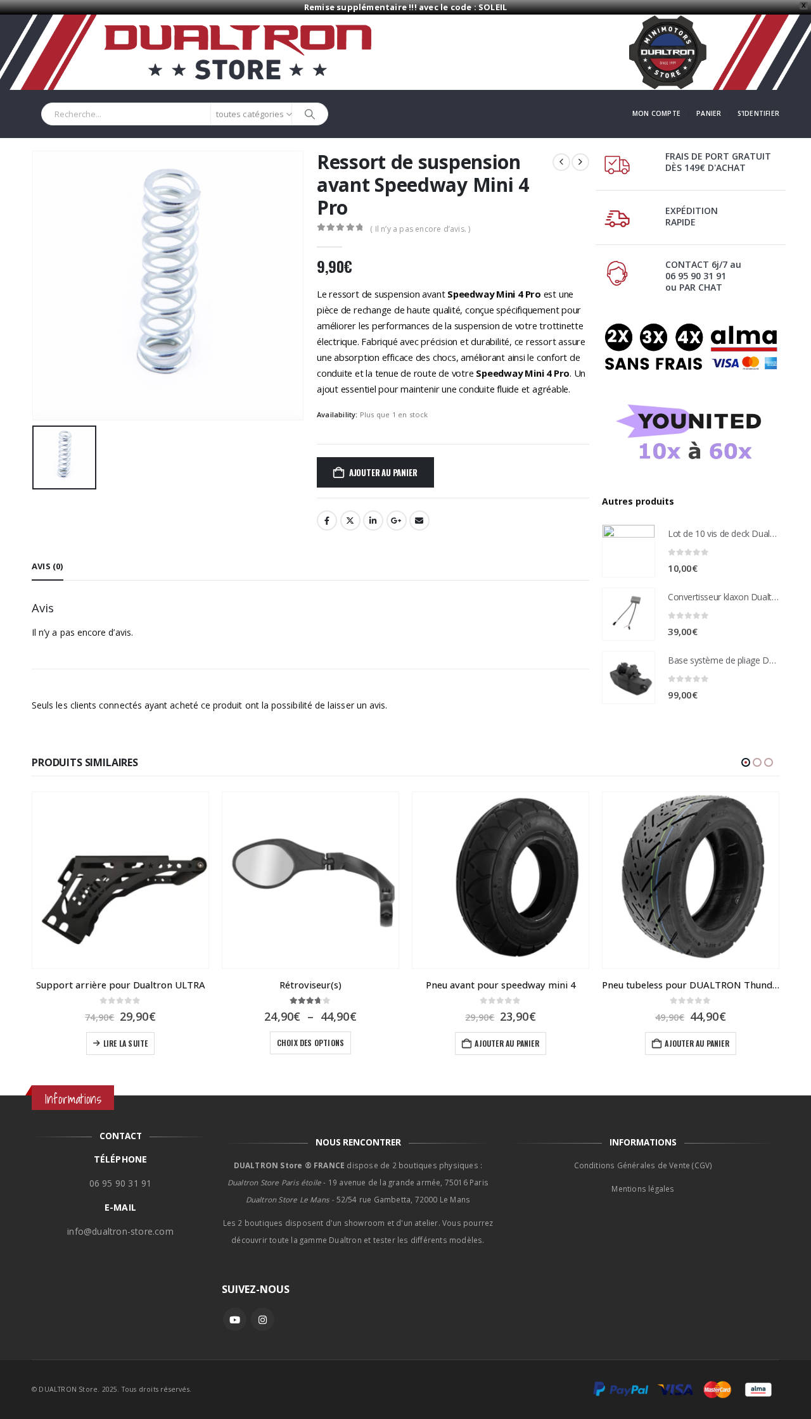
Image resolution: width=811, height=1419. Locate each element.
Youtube (234, 1319)
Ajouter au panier (383, 472)
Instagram (262, 1319)
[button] (745, 762)
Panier (708, 113)
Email (419, 520)
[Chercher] (310, 114)
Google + (396, 520)
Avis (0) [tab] (47, 566)
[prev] (561, 162)
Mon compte (656, 113)
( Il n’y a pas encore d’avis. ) (420, 229)
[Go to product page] (628, 550)
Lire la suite (125, 1043)
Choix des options (310, 1042)
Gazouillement (350, 520)
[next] (580, 162)
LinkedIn (373, 520)
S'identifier (758, 113)
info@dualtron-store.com (120, 1231)
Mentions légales (642, 1188)
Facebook (327, 520)
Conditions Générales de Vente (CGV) (643, 1165)
